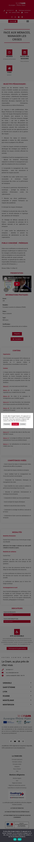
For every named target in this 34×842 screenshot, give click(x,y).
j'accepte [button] (15, 424)
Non (19, 839)
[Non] (32, 835)
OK (15, 839)
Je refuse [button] (22, 424)
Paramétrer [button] (7, 424)
